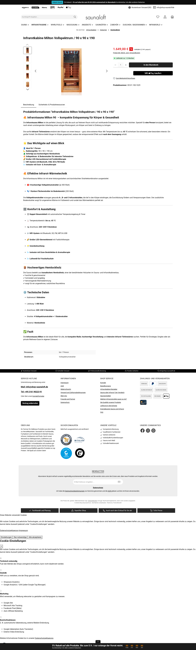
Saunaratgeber (105, 396)
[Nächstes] (106, 71)
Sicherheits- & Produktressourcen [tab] (52, 105)
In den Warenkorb (151, 65)
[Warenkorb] (171, 17)
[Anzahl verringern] (115, 64)
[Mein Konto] (165, 17)
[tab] (28, 105)
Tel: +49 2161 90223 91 (31, 391)
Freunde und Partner (68, 399)
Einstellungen (6, 537)
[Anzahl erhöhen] (126, 64)
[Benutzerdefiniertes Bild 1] (66, 439)
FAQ (101, 412)
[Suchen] (75, 17)
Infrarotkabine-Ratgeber (108, 389)
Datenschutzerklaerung (9, 530)
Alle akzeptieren (35, 537)
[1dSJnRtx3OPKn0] (71, 71)
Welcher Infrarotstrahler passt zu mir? (113, 399)
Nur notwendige (20, 537)
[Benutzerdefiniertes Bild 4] (80, 453)
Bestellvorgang (105, 386)
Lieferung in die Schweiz (108, 406)
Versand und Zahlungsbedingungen (73, 392)
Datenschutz (65, 402)
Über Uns (64, 396)
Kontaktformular (38, 396)
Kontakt (103, 383)
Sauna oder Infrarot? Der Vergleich (112, 392)
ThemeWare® (117, 503)
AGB (62, 386)
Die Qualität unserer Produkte (110, 402)
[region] (66, 71)
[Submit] (119, 481)
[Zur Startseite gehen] (98, 17)
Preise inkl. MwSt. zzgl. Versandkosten (126, 53)
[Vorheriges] (35, 71)
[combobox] (46, 17)
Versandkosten (92, 501)
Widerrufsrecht (66, 389)
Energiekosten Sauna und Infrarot (112, 409)
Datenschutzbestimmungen (75, 491)
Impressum (65, 383)
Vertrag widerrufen (30, 403)
